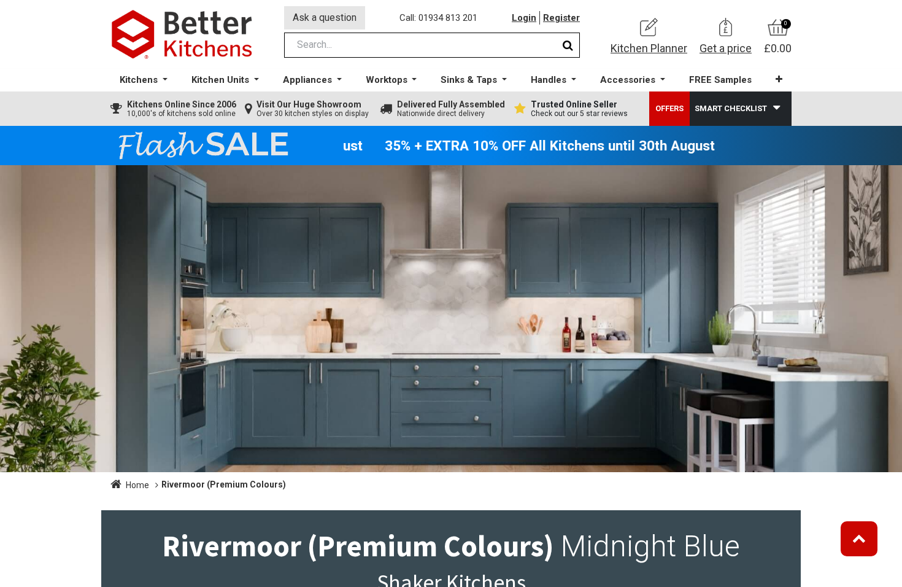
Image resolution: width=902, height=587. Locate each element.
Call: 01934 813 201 (438, 17)
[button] (779, 79)
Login (524, 17)
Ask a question (325, 17)
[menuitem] (720, 80)
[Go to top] (859, 538)
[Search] (568, 45)
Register (561, 17)
